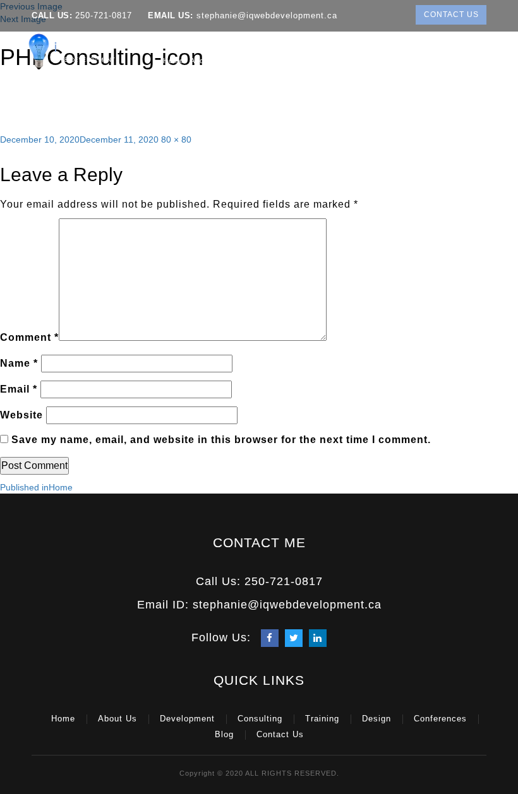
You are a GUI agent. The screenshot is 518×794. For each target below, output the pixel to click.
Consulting (311, 60)
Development (255, 60)
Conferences (447, 60)
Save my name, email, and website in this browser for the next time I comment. (221, 439)
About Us (207, 60)
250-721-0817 (103, 15)
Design (399, 60)
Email (18, 389)
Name (19, 363)
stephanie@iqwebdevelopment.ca (265, 15)
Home (173, 60)
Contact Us (451, 14)
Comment (29, 337)
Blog (485, 60)
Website (21, 415)
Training (358, 60)
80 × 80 (176, 139)
